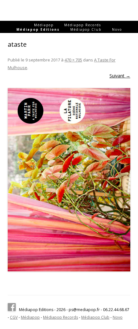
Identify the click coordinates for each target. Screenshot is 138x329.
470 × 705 (73, 60)
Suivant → (119, 76)
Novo (117, 29)
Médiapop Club (85, 29)
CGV (14, 317)
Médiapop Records (82, 25)
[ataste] (69, 179)
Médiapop (44, 25)
